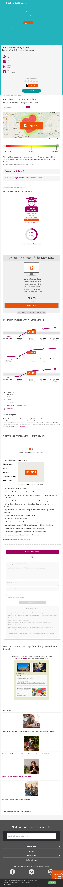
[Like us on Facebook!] (12, 872)
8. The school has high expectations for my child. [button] (20, 515)
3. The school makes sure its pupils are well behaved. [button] (22, 492)
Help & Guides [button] (31, 855)
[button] (31, 171)
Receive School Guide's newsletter (15, 597)
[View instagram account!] (50, 872)
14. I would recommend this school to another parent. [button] (22, 535)
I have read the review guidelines (15, 595)
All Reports (35, 223)
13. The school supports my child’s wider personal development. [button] (25, 532)
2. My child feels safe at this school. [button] (15, 489)
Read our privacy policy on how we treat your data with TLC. (18, 882)
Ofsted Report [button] (28, 223)
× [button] (61, 880)
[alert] (31, 883)
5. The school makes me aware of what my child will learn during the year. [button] (29, 501)
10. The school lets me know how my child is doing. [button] (21, 522)
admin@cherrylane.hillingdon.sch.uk (17, 405)
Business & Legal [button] (31, 860)
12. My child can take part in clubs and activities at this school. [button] (25, 528)
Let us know (27, 811)
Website (9, 399)
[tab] (31, 171)
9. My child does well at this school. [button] (15, 518)
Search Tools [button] (31, 847)
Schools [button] (31, 851)
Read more (23, 427)
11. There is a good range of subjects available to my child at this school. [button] (28, 525)
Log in (32, 557)
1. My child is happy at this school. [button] (15, 460)
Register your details (21, 658)
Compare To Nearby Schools (31, 90)
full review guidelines (19, 633)
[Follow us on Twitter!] (31, 872)
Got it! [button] (52, 882)
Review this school (32, 552)
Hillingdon (10, 408)
